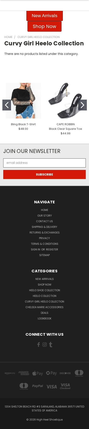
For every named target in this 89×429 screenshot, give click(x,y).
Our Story (44, 215)
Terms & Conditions (44, 244)
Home (44, 210)
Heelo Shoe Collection (44, 290)
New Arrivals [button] (44, 15)
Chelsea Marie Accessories (44, 307)
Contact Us (44, 221)
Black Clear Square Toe (65, 129)
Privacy (44, 238)
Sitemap (44, 255)
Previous (6, 424)
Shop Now (44, 284)
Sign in (36, 249)
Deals (44, 313)
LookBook (44, 318)
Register (52, 249)
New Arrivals (44, 279)
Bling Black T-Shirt (23, 124)
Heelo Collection (44, 296)
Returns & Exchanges (45, 232)
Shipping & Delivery (44, 227)
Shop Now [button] (44, 26)
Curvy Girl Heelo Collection (44, 301)
